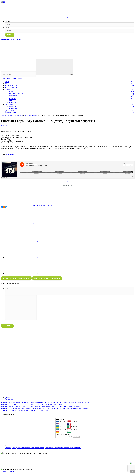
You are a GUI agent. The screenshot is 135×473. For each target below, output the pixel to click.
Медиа (7, 89)
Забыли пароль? (16, 39)
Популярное (9, 399)
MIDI (11, 101)
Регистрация (58, 448)
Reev (38, 241)
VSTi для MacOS (11, 85)
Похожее (8, 397)
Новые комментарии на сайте (11, 78)
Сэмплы (12, 91)
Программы (13, 108)
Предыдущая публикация (16, 278)
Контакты (77, 448)
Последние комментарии (21, 448)
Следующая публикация (47, 278)
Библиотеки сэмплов (16, 93)
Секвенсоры (13, 106)
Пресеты (12, 99)
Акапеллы (13, 95)
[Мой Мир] (6, 207)
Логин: (7, 21)
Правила (8, 448)
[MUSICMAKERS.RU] (3, 2)
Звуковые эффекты (16, 97)
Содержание (9, 154)
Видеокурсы (9, 110)
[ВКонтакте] (2, 207)
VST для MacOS (11, 87)
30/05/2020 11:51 (7, 126)
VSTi (7, 82)
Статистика (49, 448)
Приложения (9, 104)
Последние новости (37, 448)
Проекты (12, 102)
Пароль (7, 27)
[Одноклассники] (4, 207)
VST (6, 84)
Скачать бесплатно (67, 182)
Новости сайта (10, 112)
